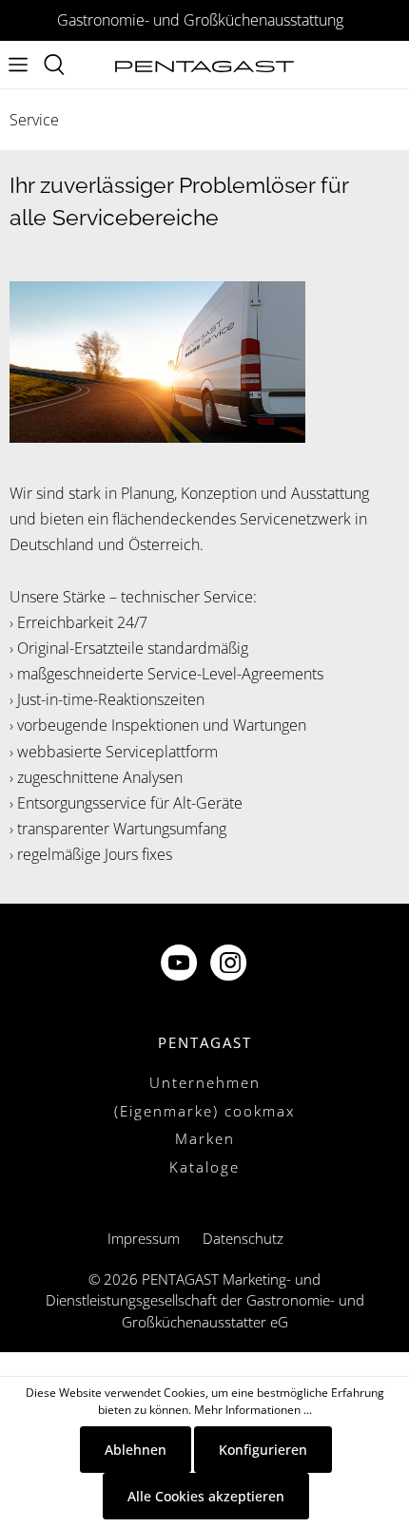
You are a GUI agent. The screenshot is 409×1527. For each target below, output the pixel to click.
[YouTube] (180, 965)
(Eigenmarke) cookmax (204, 1110)
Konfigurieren (263, 1450)
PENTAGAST (205, 1042)
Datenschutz (243, 1238)
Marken (205, 1138)
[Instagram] (230, 965)
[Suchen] (54, 65)
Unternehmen (205, 1082)
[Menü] (18, 65)
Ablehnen (135, 1450)
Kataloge (204, 1166)
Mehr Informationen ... (253, 1410)
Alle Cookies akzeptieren (205, 1496)
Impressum (143, 1238)
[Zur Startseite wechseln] (204, 65)
